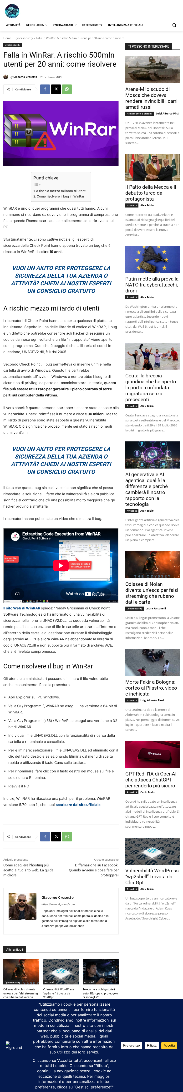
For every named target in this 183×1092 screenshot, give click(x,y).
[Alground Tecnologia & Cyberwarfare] (35, 11)
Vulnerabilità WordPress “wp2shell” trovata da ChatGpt (58, 993)
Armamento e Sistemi (139, 113)
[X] (56, 89)
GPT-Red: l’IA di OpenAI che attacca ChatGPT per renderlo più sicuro (151, 780)
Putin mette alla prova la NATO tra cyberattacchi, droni (151, 285)
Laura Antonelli (156, 608)
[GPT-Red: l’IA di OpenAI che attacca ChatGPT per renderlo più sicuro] (152, 754)
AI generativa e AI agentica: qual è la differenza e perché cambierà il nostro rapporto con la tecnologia (146, 489)
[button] (174, 25)
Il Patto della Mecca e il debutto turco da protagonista (150, 193)
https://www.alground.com (58, 904)
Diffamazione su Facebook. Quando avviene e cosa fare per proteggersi (94, 870)
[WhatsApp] (67, 89)
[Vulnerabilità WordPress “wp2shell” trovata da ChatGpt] (61, 971)
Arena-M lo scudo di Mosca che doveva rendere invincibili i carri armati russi (151, 98)
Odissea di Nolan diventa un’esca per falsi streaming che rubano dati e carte (20, 993)
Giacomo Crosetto (25, 77)
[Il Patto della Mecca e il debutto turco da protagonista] (152, 167)
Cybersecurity (24, 38)
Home (7, 38)
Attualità (49, 982)
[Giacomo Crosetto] (6, 76)
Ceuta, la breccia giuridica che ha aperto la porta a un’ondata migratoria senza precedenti (150, 387)
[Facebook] (45, 89)
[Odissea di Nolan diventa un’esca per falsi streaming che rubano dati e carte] (21, 971)
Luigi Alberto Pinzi (167, 113)
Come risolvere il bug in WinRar (60, 196)
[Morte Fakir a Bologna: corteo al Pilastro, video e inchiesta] (152, 662)
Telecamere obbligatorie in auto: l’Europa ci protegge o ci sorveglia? (100, 993)
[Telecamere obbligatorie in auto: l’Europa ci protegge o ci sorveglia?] (101, 971)
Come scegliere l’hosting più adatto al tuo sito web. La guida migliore (28, 870)
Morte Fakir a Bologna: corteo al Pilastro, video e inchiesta (151, 688)
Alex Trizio (147, 205)
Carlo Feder (148, 792)
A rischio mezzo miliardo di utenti (61, 191)
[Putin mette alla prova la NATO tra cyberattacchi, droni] (152, 259)
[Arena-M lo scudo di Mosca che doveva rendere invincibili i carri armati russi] (152, 69)
